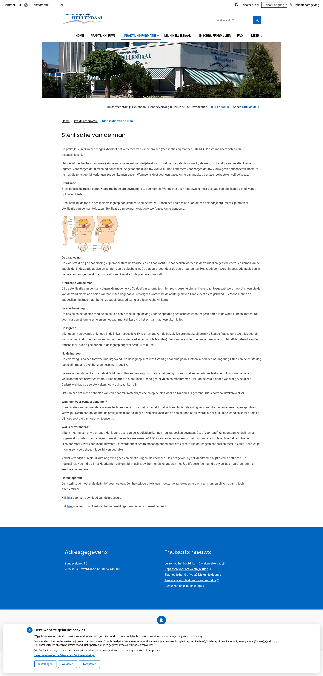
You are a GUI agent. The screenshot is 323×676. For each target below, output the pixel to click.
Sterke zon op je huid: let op (182, 586)
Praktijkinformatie (140, 35)
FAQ (240, 35)
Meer (255, 35)
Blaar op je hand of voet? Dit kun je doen (191, 574)
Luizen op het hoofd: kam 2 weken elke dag (193, 563)
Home (80, 35)
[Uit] (27, 5)
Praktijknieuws (103, 35)
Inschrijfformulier (215, 35)
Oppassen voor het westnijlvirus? (186, 569)
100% (59, 5)
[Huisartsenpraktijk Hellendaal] (83, 19)
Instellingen (45, 664)
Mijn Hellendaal (177, 35)
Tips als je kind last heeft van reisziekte (190, 580)
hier (70, 497)
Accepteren (89, 664)
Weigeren (67, 664)
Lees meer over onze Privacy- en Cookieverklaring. (64, 655)
